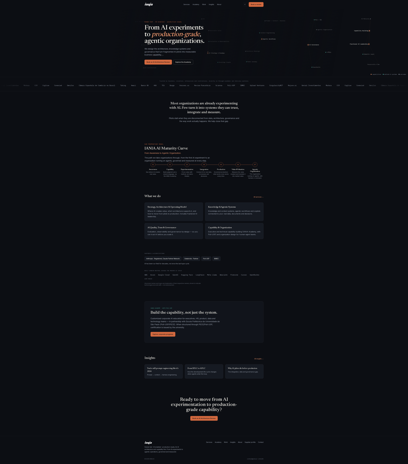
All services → (259, 197)
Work (204, 4)
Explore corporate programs (163, 334)
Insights (211, 4)
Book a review (256, 4)
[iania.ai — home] (153, 4)
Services (186, 4)
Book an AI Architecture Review (158, 62)
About (219, 4)
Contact (261, 442)
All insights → (259, 359)
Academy (196, 4)
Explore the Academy (183, 62)
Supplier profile (250, 442)
